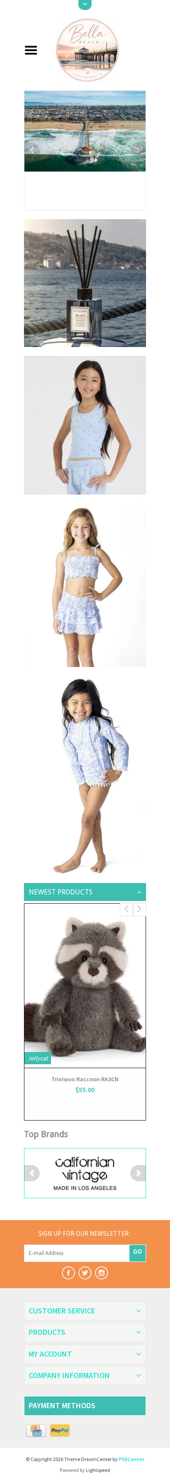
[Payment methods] (36, 1430)
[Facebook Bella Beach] (68, 1272)
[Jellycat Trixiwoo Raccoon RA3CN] (85, 986)
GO (137, 1251)
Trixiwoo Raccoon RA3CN (85, 1079)
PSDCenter (131, 1459)
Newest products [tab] (60, 892)
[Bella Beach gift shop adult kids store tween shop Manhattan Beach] (95, 49)
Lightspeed (98, 1470)
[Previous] (32, 150)
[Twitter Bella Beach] (85, 1272)
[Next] (138, 150)
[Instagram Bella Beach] (101, 1272)
